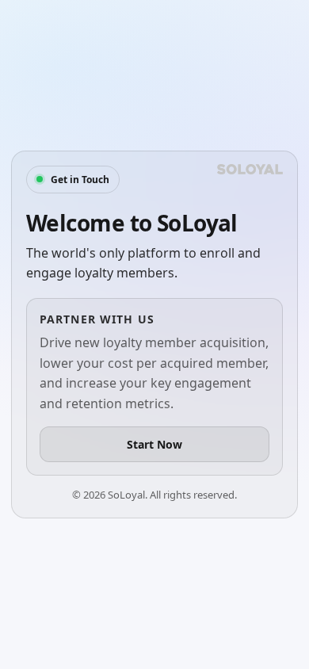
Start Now (154, 444)
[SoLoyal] (250, 169)
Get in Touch (80, 179)
